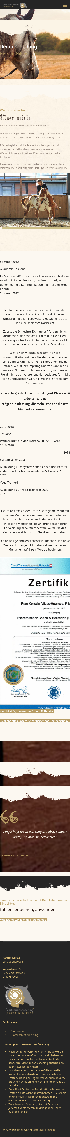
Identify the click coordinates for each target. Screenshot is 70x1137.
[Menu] (65, 5)
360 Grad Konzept (44, 1129)
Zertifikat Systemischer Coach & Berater (27, 711)
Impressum (18, 1031)
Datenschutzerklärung (24, 1035)
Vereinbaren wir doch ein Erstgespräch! (23, 919)
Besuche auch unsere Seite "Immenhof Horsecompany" (35, 720)
